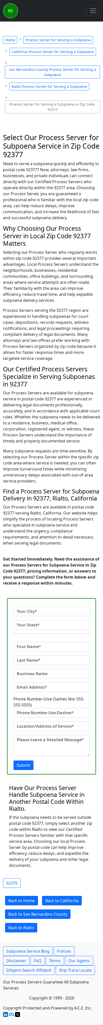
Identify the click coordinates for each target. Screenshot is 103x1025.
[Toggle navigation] (93, 11)
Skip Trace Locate (75, 970)
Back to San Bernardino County (37, 914)
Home (10, 40)
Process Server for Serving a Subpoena (58, 40)
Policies (64, 951)
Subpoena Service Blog (28, 951)
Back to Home (21, 900)
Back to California (61, 900)
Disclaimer (16, 960)
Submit (23, 765)
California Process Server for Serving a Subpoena (53, 51)
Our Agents (79, 960)
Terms (55, 960)
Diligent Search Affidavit (29, 970)
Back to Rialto (21, 927)
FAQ (38, 960)
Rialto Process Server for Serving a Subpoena (49, 86)
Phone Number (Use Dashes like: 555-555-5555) (49, 702)
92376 (12, 883)
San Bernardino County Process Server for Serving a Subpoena (52, 72)
